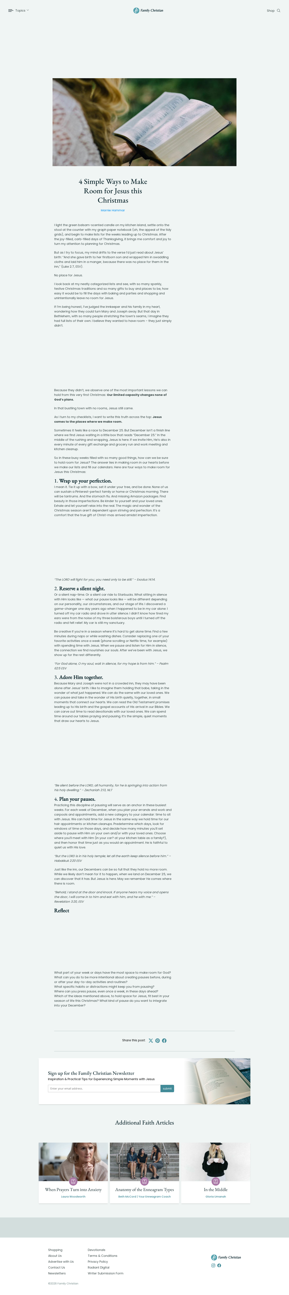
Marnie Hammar (113, 210)
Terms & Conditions (102, 1256)
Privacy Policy (98, 1261)
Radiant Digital (98, 1267)
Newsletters (57, 1273)
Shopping (55, 1250)
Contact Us (56, 1267)
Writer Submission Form (105, 1273)
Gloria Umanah (216, 1197)
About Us (55, 1256)
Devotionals (96, 1250)
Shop (271, 11)
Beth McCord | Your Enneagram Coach (144, 1197)
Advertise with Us (61, 1261)
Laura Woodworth (73, 1197)
